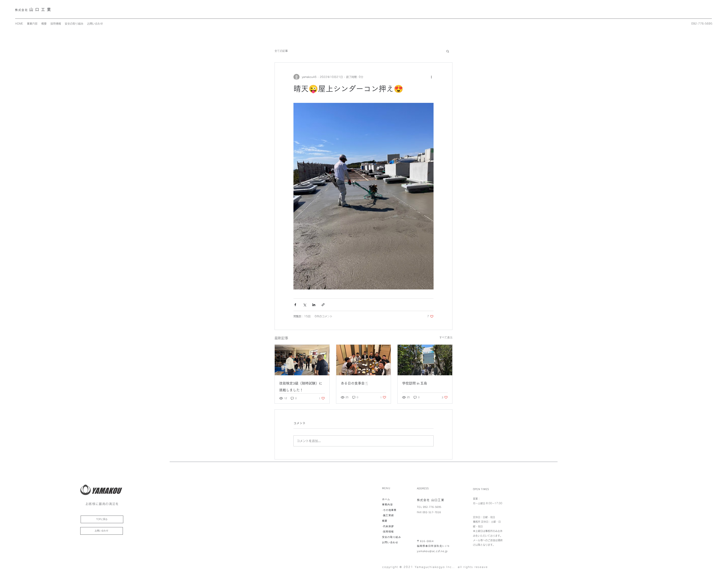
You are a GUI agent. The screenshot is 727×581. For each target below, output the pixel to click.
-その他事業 (389, 510)
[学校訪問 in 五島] (425, 360)
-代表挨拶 (388, 526)
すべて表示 (445, 337)
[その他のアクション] (431, 77)
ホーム (386, 499)
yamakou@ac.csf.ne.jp (432, 551)
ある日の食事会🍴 (355, 383)
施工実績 (388, 515)
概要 (385, 520)
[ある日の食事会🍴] (363, 360)
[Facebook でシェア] (295, 304)
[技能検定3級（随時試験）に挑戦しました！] (302, 360)
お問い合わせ (390, 542)
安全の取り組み (391, 537)
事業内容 (387, 504)
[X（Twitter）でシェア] (304, 304)
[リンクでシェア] (323, 304)
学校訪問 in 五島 (414, 383)
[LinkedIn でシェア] (314, 304)
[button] (447, 51)
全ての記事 (281, 51)
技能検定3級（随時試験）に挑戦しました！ (300, 387)
